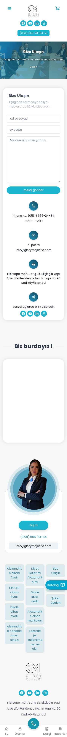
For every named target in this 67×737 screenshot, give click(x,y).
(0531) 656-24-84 (31, 33)
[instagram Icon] (44, 23)
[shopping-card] (9, 8)
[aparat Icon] (30, 23)
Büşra (33, 525)
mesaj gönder (33, 190)
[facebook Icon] (23, 23)
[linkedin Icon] (37, 23)
